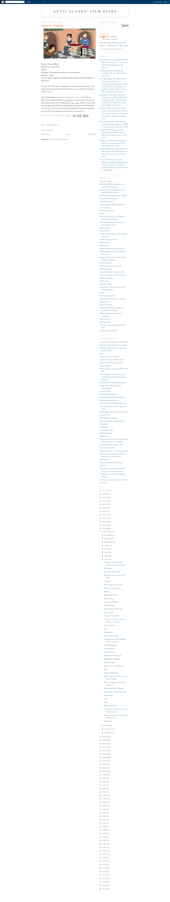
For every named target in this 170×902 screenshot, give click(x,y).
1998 (104, 795)
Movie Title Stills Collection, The (112, 272)
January (107, 732)
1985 (104, 840)
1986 (104, 837)
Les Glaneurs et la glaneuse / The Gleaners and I (116, 710)
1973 (104, 882)
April (107, 559)
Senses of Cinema (106, 304)
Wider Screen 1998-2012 (109, 330)
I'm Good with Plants (111, 602)
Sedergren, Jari (105, 301)
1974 (104, 878)
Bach (101, 353)
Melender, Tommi (106, 433)
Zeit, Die (103, 482)
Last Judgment (109, 648)
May (106, 556)
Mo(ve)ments (108, 695)
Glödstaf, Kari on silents (108, 239)
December (108, 531)
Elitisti (102, 213)
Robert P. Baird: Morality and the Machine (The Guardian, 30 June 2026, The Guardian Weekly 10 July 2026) (114, 134)
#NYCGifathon (109, 605)
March (107, 725)
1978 (104, 864)
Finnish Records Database (109, 400)
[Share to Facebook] (84, 115)
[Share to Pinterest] (87, 115)
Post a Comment (47, 130)
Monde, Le (103, 436)
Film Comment (105, 228)
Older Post (92, 134)
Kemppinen (104, 427)
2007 (104, 764)
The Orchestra (109, 612)
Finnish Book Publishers (108, 394)
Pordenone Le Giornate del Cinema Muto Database (112, 288)
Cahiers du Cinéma (106, 201)
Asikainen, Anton (106, 181)
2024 (104, 501)
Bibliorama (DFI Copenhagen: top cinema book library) (112, 185)
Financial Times (105, 391)
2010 (104, 754)
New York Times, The (107, 447)
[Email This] (77, 115)
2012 (104, 747)
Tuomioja (103, 465)
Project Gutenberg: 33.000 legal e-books (114, 451)
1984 (104, 844)
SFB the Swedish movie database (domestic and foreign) (111, 309)
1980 (104, 857)
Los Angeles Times (106, 430)
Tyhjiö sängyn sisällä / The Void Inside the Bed (115, 677)
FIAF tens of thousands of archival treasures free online (112, 223)
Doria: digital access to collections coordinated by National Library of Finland (113, 377)
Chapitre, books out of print (110, 356)
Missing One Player (111, 595)
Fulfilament (108, 568)
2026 (104, 494)
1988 (104, 830)
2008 (104, 761)
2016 (104, 528)
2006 (104, 768)
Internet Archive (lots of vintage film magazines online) (113, 258)
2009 (104, 757)
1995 (104, 806)
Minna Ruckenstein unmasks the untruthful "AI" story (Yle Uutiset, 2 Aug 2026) (113, 73)
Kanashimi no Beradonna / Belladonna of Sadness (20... (115, 563)
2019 (104, 518)
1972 (104, 885)
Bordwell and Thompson (108, 198)
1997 (104, 799)
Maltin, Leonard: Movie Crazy (111, 266)
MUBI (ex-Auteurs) (106, 278)
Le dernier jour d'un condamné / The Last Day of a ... (115, 640)
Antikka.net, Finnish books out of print (114, 342)
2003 (104, 778)
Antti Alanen (110, 36)
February (108, 729)
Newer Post (45, 134)
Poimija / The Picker (111, 673)
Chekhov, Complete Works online (112, 359)
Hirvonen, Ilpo (105, 242)
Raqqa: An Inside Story (112, 588)
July (106, 549)
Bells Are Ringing (110, 705)
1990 (104, 823)
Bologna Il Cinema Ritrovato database (113, 195)
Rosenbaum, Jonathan (107, 295)
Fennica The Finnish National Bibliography (110, 386)
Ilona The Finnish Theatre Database (112, 421)
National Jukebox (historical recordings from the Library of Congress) (114, 440)
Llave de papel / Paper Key (113, 609)
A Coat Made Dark (110, 645)
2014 (104, 740)
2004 (104, 774)
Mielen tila (108, 721)
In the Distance (109, 652)
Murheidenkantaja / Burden (114, 688)
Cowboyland (108, 632)
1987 (104, 833)
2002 (104, 781)
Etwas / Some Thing (111, 635)
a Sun (106, 702)
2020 (104, 514)
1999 (104, 792)
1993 (104, 812)
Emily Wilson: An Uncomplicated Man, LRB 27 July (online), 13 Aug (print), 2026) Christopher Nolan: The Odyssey (114, 63)
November (108, 535)
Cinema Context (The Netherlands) (112, 204)
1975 (104, 875)
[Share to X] (82, 115)
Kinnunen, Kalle (105, 263)
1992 (104, 816)
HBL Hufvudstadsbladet (108, 418)
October (108, 538)
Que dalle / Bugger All (112, 571)
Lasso (106, 698)
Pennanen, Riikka (106, 284)
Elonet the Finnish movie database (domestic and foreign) (112, 217)
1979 (104, 861)
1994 (104, 809)
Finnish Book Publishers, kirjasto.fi (112, 397)
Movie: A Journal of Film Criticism (112, 275)
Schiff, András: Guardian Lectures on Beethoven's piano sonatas (113, 455)
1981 (104, 854)
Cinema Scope (105, 207)
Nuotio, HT (104, 281)
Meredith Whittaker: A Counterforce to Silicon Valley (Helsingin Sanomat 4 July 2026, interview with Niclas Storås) (114, 153)
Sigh (105, 669)
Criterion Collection (107, 210)
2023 (104, 504)
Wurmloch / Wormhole (112, 659)
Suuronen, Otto (105, 322)
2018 (104, 521)
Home (69, 134)
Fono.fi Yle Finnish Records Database (113, 403)
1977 (104, 868)
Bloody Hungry (109, 662)
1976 (104, 871)
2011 (104, 750)
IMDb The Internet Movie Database (112, 248)
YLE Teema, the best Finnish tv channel (114, 480)
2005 (104, 771)
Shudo (106, 591)
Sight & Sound (105, 319)
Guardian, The (105, 415)
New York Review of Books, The (111, 444)
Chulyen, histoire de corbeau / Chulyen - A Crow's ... (115, 620)
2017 (104, 525)
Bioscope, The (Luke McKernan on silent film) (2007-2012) (112, 191)
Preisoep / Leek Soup (111, 615)
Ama (105, 629)
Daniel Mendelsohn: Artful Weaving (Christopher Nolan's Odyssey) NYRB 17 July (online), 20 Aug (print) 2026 (114, 124)
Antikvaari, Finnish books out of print (113, 345)
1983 (104, 847)
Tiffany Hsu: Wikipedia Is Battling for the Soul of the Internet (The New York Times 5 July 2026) (113, 143)
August (107, 545)
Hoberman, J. (104, 245)
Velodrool (107, 581)
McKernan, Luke (106, 269)
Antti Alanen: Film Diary (85, 11)
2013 (104, 743)
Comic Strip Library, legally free (111, 362)
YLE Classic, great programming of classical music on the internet (112, 469)
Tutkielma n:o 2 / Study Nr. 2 (114, 666)
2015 (104, 736)
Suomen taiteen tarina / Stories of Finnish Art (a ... (116, 716)
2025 (104, 497)
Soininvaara (104, 459)
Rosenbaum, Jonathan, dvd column (112, 298)
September (108, 542)
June (106, 552)
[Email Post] (73, 115)
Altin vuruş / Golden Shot (113, 584)
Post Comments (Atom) (59, 139)
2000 (104, 788)
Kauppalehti (104, 424)
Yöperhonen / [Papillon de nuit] (115, 692)
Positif (102, 292)
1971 (104, 889)
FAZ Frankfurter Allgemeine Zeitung (113, 382)
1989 (104, 826)
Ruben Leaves (109, 598)
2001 (104, 785)
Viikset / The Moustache (113, 655)
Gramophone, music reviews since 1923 (114, 412)
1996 (104, 802)
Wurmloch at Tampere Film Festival (69, 97)
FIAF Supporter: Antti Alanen (117, 45)
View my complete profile (111, 49)
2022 (104, 508)
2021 (104, 511)
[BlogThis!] (79, 115)
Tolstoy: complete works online (111, 462)
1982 (104, 850)
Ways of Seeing (109, 625)
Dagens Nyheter (105, 365)
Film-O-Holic (104, 231)
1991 (104, 819)
